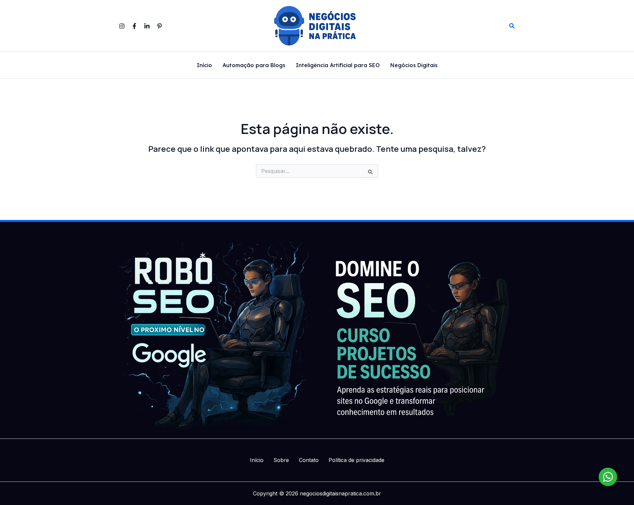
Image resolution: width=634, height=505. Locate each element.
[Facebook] (134, 26)
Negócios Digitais (414, 65)
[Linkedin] (147, 26)
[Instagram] (122, 26)
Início (204, 65)
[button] (512, 26)
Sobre (281, 460)
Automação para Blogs (254, 65)
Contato (309, 460)
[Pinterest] (159, 26)
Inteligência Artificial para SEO (338, 65)
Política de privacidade (356, 460)
